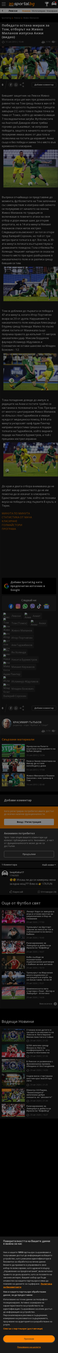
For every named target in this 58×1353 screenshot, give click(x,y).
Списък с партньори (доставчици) (23, 1328)
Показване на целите (29, 1347)
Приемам (29, 1338)
